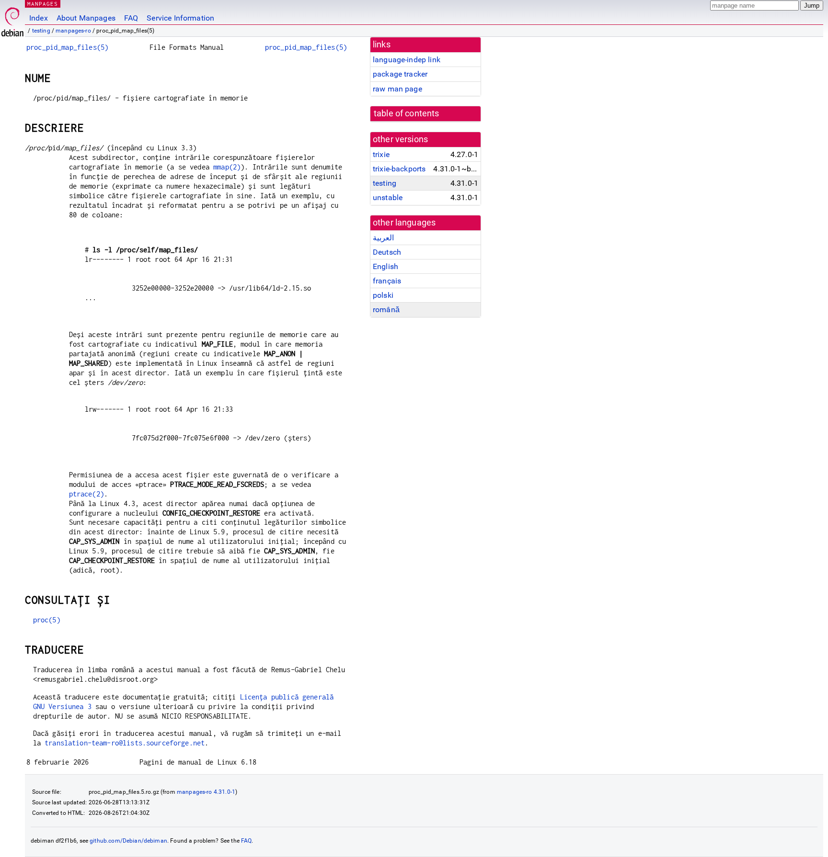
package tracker (400, 74)
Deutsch (387, 252)
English (385, 266)
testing (41, 30)
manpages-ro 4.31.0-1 (206, 792)
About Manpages (86, 18)
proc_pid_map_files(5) (67, 47)
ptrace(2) (86, 494)
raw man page (397, 88)
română (386, 309)
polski (383, 295)
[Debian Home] (12, 19)
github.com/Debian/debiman (128, 840)
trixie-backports (399, 168)
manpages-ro (73, 30)
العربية (383, 237)
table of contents (406, 113)
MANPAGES (42, 3)
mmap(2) (227, 167)
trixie (381, 154)
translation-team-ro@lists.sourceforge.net (125, 743)
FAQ (131, 18)
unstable (387, 197)
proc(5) (46, 620)
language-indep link (406, 59)
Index (38, 18)
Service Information (180, 18)
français (387, 280)
